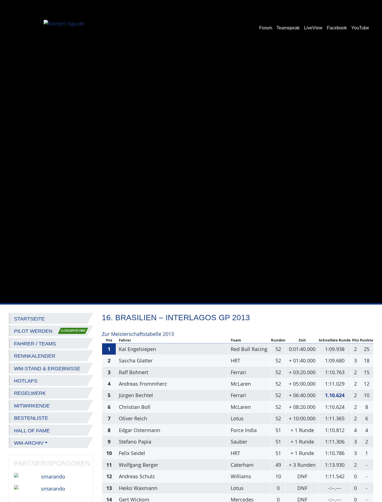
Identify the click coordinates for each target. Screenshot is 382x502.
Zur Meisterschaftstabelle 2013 (138, 334)
